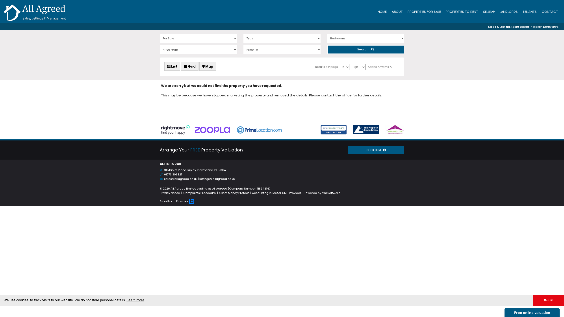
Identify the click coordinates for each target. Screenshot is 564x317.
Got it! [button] (548, 300)
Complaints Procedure (199, 193)
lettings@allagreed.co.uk (217, 179)
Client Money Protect (234, 193)
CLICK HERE (374, 150)
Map (209, 66)
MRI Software (331, 193)
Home (382, 11)
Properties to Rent (462, 11)
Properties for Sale (424, 11)
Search (364, 49)
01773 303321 (173, 174)
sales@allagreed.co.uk (180, 179)
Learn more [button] (135, 300)
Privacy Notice (170, 193)
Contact (550, 11)
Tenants (530, 11)
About (397, 11)
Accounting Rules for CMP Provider (276, 193)
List (174, 66)
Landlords (509, 11)
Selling (489, 11)
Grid (191, 66)
